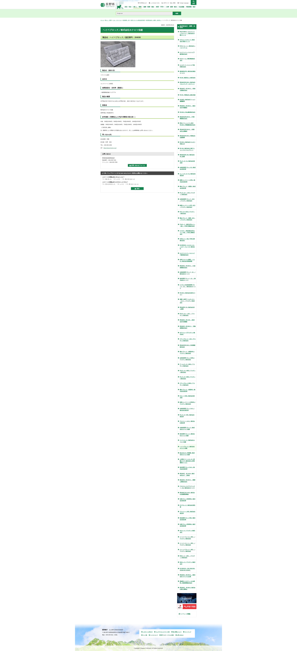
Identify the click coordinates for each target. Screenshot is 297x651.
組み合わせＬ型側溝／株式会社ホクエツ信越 (187, 453)
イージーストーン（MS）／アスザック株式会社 (187, 544)
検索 (194, 3)
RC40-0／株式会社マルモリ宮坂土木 (187, 143)
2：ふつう (117, 179)
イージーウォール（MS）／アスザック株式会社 (187, 537)
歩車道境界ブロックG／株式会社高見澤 (188, 168)
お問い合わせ (180, 635)
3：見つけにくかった (133, 184)
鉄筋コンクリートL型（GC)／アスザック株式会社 (187, 206)
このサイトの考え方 (148, 632)
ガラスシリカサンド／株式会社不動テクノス (187, 40)
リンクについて (154, 635)
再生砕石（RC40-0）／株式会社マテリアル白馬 (187, 575)
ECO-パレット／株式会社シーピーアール (187, 46)
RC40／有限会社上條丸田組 (187, 95)
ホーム (102, 20)
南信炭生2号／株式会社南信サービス (187, 72)
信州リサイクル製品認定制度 (138, 20)
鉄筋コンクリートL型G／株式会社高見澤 (187, 180)
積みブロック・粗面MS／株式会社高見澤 (187, 390)
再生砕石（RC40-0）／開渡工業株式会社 (187, 480)
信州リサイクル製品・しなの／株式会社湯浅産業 (187, 260)
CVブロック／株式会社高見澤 (187, 506)
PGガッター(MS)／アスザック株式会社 (187, 371)
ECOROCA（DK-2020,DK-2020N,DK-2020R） (187, 569)
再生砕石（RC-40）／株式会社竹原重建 (187, 320)
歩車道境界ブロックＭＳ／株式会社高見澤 (187, 409)
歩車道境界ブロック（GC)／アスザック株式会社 (187, 199)
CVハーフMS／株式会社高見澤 (187, 396)
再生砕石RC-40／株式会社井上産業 (187, 155)
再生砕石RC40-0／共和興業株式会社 (187, 346)
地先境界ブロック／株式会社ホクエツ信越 (187, 434)
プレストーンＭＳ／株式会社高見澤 (187, 422)
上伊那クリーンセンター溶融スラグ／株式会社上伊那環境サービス (187, 461)
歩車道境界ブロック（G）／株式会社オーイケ (188, 273)
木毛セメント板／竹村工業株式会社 (187, 239)
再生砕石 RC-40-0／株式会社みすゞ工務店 (187, 474)
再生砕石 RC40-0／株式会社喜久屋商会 (187, 588)
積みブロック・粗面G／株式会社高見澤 (188, 187)
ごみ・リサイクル (117, 20)
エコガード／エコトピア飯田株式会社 (187, 65)
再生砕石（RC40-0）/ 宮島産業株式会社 (188, 327)
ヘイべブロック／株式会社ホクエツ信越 (187, 447)
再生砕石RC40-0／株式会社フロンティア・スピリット (187, 83)
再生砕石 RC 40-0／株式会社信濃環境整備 (187, 493)
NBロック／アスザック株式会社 (187, 563)
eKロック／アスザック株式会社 (187, 531)
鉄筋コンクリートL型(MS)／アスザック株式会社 (188, 403)
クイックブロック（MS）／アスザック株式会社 (187, 550)
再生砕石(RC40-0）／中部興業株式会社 (187, 117)
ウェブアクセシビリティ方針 (163, 632)
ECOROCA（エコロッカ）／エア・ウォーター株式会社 (187, 247)
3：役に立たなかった (129, 179)
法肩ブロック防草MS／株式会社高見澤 (187, 499)
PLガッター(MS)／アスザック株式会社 (187, 377)
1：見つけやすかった (109, 184)
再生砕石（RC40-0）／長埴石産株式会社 (187, 89)
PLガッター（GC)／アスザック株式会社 (187, 193)
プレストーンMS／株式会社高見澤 (187, 512)
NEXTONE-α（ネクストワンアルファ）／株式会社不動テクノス (187, 33)
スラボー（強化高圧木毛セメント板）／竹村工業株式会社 (187, 232)
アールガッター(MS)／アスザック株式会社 (187, 365)
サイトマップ (188, 632)
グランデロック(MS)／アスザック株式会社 (187, 384)
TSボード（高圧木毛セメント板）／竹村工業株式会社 (187, 225)
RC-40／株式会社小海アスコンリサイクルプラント (187, 149)
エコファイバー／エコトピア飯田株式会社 (187, 254)
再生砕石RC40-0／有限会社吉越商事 (187, 136)
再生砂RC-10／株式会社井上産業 (187, 308)
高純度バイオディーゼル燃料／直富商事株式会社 (187, 582)
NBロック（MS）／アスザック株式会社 (187, 556)
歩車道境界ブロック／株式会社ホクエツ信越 (187, 428)
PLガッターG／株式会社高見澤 (187, 161)
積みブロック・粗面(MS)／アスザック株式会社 (187, 352)
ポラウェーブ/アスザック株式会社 (187, 333)
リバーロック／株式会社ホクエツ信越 (187, 441)
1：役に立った (107, 179)
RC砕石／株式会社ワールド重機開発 (187, 100)
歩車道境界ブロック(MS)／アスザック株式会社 (187, 358)
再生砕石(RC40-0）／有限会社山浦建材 (187, 130)
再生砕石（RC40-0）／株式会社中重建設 (187, 106)
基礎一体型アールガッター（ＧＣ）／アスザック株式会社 (187, 301)
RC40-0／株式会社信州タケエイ (187, 293)
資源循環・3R (126, 20)
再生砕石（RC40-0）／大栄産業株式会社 (187, 266)
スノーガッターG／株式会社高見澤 (188, 174)
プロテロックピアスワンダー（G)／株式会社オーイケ (187, 487)
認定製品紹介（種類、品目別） (153, 20)
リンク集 (145, 635)
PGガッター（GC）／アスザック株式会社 (187, 314)
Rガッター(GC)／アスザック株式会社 (187, 212)
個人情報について (177, 632)
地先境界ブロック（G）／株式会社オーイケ (188, 279)
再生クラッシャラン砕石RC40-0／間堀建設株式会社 (187, 123)
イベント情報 (185, 614)
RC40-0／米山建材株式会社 (187, 112)
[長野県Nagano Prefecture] (108, 5)
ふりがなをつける (155, 3)
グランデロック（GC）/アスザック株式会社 (188, 339)
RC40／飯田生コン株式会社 (187, 77)
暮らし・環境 (108, 20)
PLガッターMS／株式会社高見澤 (187, 415)
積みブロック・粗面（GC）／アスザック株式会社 (187, 218)
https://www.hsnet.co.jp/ (110, 148)
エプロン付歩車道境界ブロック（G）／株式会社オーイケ (188, 286)
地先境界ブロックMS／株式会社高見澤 (187, 518)
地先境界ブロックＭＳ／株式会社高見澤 (187, 468)
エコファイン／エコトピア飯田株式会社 (187, 53)
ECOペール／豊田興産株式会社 (187, 59)
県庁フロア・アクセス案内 (167, 635)
